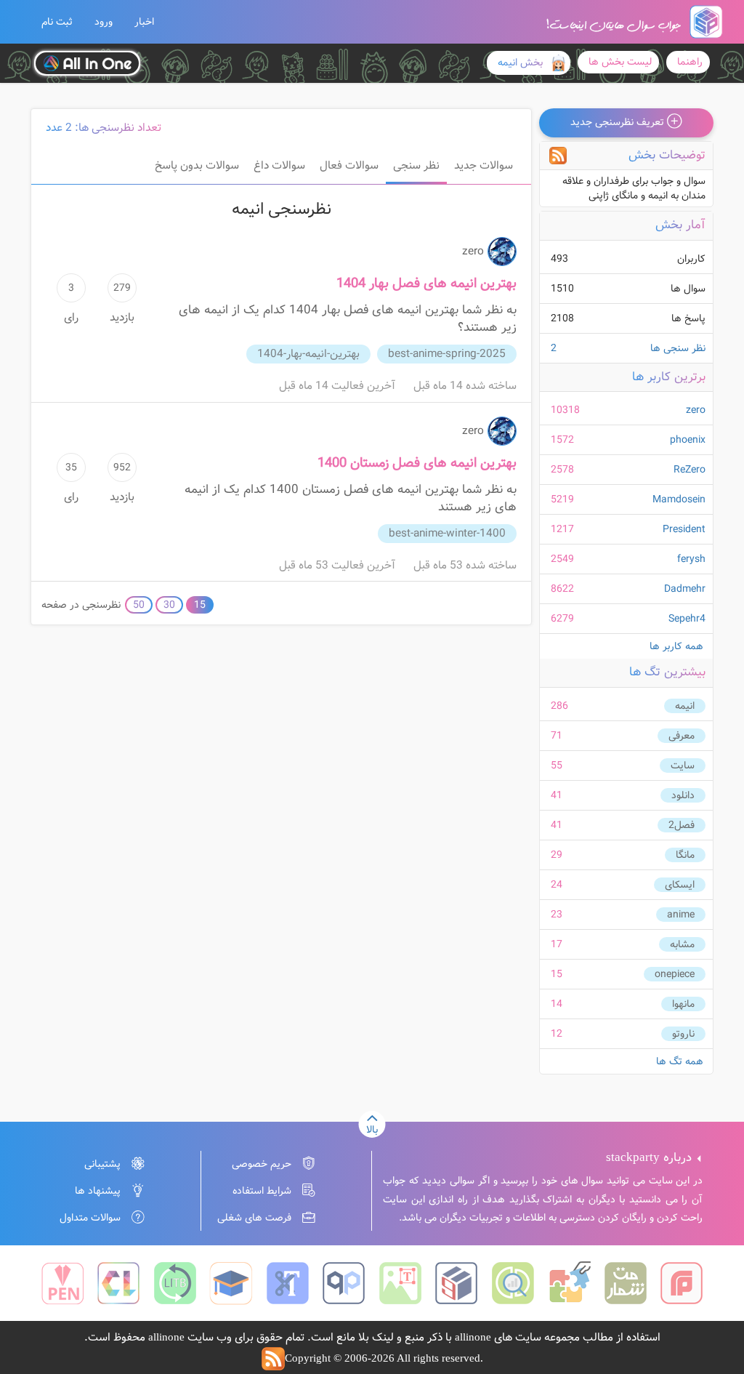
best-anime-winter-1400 (447, 533)
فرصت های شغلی (254, 1217)
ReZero (689, 470)
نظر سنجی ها (628, 348)
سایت (683, 765)
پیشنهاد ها (98, 1191)
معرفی (681, 735)
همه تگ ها (679, 1061)
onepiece (675, 974)
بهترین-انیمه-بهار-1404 (308, 354)
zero (695, 410)
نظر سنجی (416, 165)
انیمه (685, 706)
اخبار (144, 22)
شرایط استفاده (261, 1191)
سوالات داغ (279, 165)
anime (681, 914)
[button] (57, 22)
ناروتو (683, 1034)
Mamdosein (678, 499)
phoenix (687, 440)
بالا (372, 1130)
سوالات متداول (90, 1217)
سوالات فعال (349, 165)
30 (169, 605)
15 (200, 605)
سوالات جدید (483, 165)
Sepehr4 (686, 619)
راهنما (690, 62)
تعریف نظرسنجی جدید (618, 122)
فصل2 (681, 825)
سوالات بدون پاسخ (197, 165)
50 (139, 605)
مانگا (685, 855)
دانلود (683, 795)
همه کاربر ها (676, 646)
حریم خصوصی (261, 1164)
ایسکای (680, 884)
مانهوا (683, 1004)
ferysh (691, 559)
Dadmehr (684, 589)
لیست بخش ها (620, 62)
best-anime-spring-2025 (447, 354)
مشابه (682, 944)
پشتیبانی (102, 1164)
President (684, 529)
